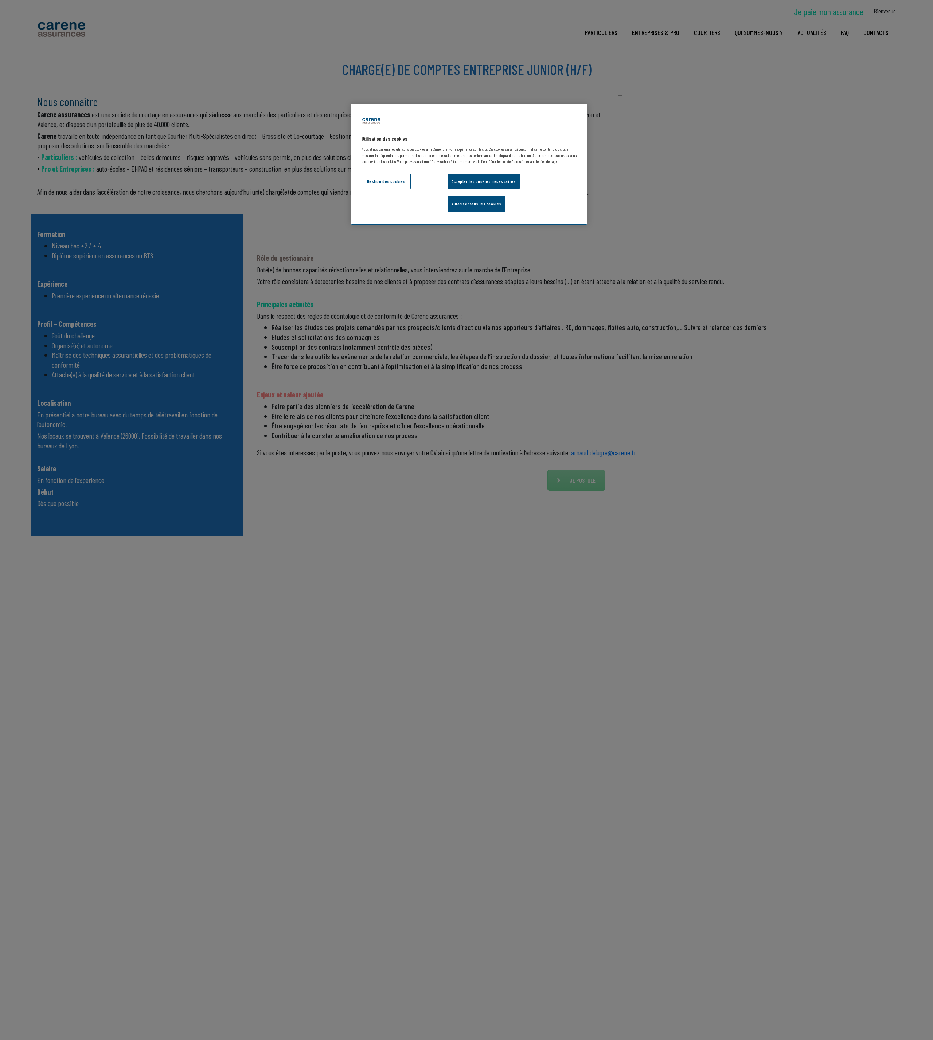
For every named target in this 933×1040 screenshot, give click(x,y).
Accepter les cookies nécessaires (484, 180)
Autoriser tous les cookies (476, 203)
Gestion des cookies (386, 180)
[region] (469, 164)
